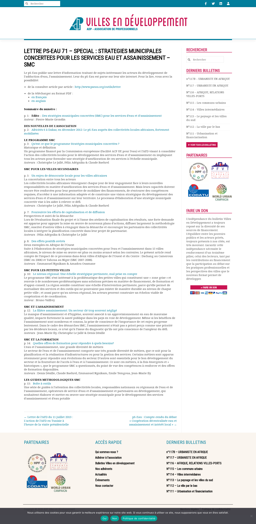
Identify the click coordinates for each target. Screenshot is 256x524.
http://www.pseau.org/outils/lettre (98, 87)
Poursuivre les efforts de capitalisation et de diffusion (68, 212)
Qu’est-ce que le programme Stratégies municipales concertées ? (75, 144)
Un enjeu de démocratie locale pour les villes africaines (69, 175)
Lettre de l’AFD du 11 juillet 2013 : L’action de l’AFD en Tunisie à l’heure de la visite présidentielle (48, 420)
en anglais (38, 101)
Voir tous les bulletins (203, 145)
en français (39, 97)
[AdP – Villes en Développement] (128, 23)
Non (114, 518)
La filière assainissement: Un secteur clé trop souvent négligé (75, 310)
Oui (105, 518)
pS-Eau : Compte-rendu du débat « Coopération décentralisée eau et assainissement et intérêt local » (153, 420)
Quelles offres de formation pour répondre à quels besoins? (73, 343)
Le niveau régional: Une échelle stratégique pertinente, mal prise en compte (85, 274)
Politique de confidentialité (139, 518)
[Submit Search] (27, 3)
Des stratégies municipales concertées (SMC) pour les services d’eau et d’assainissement (102, 115)
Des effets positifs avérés (48, 241)
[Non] (251, 516)
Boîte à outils (42, 383)
